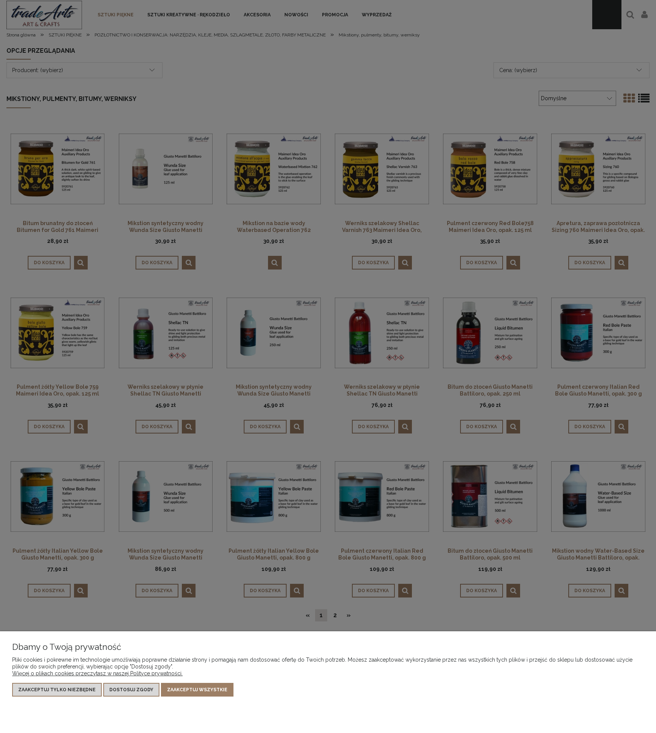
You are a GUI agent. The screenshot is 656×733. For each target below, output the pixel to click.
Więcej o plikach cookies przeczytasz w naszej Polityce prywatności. (97, 673)
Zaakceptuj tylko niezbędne (57, 689)
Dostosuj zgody (131, 689)
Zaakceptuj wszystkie (197, 689)
